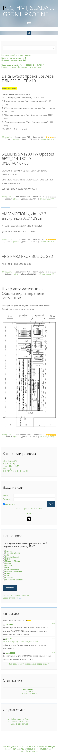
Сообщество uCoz (20, 721)
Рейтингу (40, 64)
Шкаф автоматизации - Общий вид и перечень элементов (23, 293)
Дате (19, 64)
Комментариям (8, 67)
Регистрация (37, 508)
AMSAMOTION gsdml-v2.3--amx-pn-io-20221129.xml (25, 216)
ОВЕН (7, 559)
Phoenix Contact (12, 557)
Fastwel (8, 574)
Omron (8, 563)
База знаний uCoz (19, 723)
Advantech (9, 565)
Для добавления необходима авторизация (29, 664)
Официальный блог (20, 719)
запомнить (9, 504)
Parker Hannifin (10, 466)
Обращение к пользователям (39, 748)
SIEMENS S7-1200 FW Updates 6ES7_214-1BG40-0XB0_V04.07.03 (28, 158)
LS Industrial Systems (14, 580)
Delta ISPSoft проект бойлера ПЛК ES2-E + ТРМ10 (28, 78)
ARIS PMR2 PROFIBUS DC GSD (27, 256)
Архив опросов (22, 595)
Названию (29, 64)
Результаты (8, 595)
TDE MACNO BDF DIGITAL (14, 471)
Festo (5, 468)
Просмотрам (35, 67)
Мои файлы (7, 137)
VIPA (7, 576)
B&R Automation (12, 569)
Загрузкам (22, 67)
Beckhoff (9, 578)
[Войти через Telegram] (29, 519)
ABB (7, 555)
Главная (5, 55)
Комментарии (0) (47, 139)
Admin (15, 274)
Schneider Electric (12, 553)
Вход (22, 751)
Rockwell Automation (13, 571)
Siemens (8, 551)
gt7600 (16, 139)
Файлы (14, 55)
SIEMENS (7, 463)
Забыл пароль (22, 508)
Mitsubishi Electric (12, 561)
